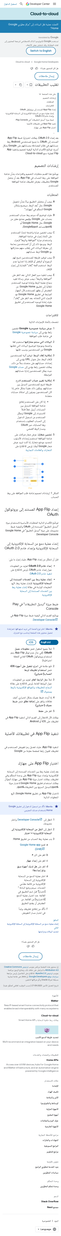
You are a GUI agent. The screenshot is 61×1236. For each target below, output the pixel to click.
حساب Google (16, 366)
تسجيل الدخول (10, 4)
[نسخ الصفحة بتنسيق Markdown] (21, 85)
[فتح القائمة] (54, 4)
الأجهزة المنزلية (52, 1109)
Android (46, 642)
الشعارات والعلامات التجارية (39, 450)
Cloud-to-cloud (44, 13)
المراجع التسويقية (51, 1145)
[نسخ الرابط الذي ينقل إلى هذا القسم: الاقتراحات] (42, 315)
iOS (31, 642)
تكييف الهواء (53, 1091)
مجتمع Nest (52, 1207)
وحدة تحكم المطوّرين (49, 1186)
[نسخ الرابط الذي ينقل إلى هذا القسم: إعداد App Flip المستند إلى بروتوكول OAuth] (44, 515)
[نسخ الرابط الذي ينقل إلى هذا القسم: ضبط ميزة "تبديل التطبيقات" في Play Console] (43, 609)
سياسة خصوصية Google (25, 332)
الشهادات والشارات (50, 1140)
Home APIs (52, 1060)
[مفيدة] (36, 68)
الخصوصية (46, 1221)
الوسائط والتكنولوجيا (49, 1103)
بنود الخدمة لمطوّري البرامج (46, 1166)
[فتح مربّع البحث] (21, 4)
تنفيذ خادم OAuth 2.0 (41, 573)
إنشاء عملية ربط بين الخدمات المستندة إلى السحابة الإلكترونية (32, 591)
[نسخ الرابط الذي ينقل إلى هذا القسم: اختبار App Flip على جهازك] (15, 763)
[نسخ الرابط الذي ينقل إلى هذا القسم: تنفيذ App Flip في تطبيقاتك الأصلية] (55, 739)
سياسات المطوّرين (50, 1172)
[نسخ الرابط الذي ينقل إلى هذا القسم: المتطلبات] (44, 195)
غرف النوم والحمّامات (49, 1120)
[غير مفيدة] (31, 68)
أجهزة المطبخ (52, 1114)
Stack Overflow (49, 1201)
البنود (56, 1221)
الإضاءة (55, 1085)
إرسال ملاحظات (46, 76)
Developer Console (44, 619)
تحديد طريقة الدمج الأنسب (46, 1037)
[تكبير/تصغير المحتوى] (40, 94)
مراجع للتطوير (52, 1151)
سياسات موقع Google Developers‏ (43, 976)
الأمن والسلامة (52, 1097)
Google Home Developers (46, 62)
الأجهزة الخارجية (51, 1126)
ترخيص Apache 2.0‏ (43, 973)
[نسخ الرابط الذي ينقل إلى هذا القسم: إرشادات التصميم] (31, 166)
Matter (54, 1000)
